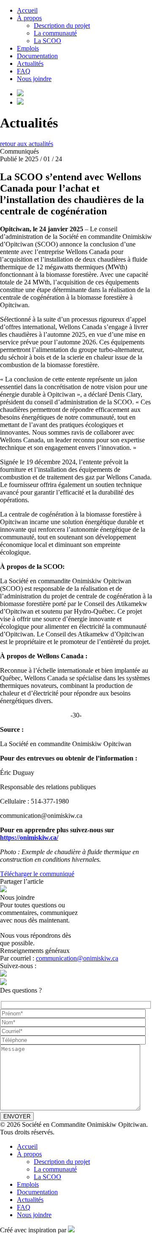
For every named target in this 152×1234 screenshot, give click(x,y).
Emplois (28, 48)
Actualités (30, 63)
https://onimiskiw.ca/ (29, 837)
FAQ (23, 71)
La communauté (55, 33)
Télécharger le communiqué (37, 873)
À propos (29, 18)
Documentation (37, 56)
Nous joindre (34, 78)
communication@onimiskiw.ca (77, 958)
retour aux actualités (26, 143)
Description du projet (62, 25)
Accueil (27, 10)
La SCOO (47, 40)
